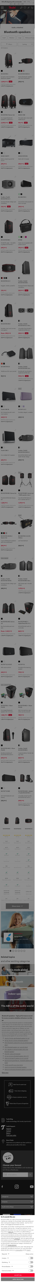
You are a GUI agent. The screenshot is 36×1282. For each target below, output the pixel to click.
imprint (28, 1250)
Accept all (18, 1275)
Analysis (4, 1258)
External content (6, 1270)
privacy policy (19, 1250)
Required (4, 1254)
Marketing (5, 1262)
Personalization (6, 1266)
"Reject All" (10, 1231)
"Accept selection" (12, 1245)
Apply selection (18, 1279)
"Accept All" (17, 1238)
